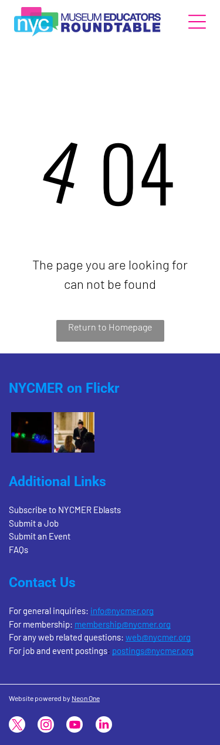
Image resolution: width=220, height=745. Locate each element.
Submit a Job (34, 523)
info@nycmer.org (122, 610)
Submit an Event (39, 536)
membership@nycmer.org (123, 624)
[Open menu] (197, 22)
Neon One (86, 698)
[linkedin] (104, 726)
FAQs (18, 549)
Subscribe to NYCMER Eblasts (65, 509)
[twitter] (17, 726)
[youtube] (74, 726)
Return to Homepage (110, 326)
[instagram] (46, 726)
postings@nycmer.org (153, 650)
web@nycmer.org (158, 637)
